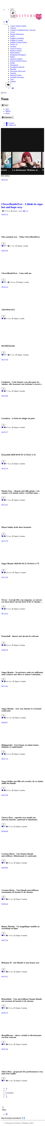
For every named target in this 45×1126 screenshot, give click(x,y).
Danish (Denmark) (17, 34)
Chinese (13, 28)
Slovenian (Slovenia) (17, 71)
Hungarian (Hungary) (18, 55)
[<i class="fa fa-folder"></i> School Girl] (2, 500)
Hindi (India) (15, 53)
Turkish (13, 81)
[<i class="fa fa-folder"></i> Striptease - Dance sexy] (2, 645)
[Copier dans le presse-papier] (7, 1114)
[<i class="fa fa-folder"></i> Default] (2, 318)
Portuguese (14, 65)
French (13, 44)
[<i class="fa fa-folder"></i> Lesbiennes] (2, 536)
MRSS (8, 111)
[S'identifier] (12, 88)
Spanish (13, 73)
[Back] (12, 9)
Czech (12, 32)
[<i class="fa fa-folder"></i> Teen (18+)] (2, 246)
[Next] (38, 161)
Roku (8, 113)
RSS (7, 109)
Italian (12, 57)
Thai (12, 79)
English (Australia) (17, 38)
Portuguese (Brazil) (17, 67)
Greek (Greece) (15, 49)
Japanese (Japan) (16, 59)
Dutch (12, 36)
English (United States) (18, 42)
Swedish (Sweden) (17, 77)
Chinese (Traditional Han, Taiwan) (22, 30)
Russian (13, 69)
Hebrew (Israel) (16, 51)
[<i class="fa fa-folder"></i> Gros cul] (2, 1081)
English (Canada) (16, 40)
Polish (12, 63)
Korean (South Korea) (18, 61)
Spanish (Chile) (15, 75)
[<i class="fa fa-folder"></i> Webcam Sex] (2, 790)
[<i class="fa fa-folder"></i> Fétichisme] (2, 427)
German (13, 47)
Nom (26, 211)
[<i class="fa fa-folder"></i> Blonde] (2, 863)
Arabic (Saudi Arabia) (18, 26)
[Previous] (6, 161)
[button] (7, 117)
